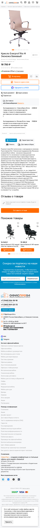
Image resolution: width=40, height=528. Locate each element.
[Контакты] (25, 2)
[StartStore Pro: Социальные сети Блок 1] (13, 479)
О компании (4, 409)
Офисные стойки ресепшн (9, 368)
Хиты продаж (5, 398)
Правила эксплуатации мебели (11, 428)
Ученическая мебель (7, 373)
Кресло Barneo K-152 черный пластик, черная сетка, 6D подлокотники (10, 245)
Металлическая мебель (8, 370)
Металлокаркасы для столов (10, 354)
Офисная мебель (6, 348)
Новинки (3, 395)
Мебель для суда (6, 389)
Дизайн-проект (6, 415)
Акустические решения (8, 365)
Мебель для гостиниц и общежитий (12, 378)
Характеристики (27, 140)
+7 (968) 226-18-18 (9, 300)
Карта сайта (26, 488)
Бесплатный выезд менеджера (11, 442)
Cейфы (3, 381)
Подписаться (32, 279)
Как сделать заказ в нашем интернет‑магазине (16, 450)
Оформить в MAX (21, 88)
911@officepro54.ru (9, 314)
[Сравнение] (36, 76)
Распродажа (5, 403)
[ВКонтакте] (8, 479)
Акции (3, 400)
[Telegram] (3, 479)
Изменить (20, 103)
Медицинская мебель (8, 387)
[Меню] (2, 2)
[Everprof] (35, 55)
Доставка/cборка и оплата (10, 418)
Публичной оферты (19, 284)
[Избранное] (31, 76)
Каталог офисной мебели (15, 6)
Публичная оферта (7, 437)
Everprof (4, 133)
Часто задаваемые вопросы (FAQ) (12, 420)
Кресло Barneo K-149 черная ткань (29, 245)
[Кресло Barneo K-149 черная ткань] (29, 231)
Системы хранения (7, 359)
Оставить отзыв (20, 210)
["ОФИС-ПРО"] (12, 2)
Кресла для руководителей (17, 133)
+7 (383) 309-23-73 (9, 305)
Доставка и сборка (27, 144)
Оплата (11, 144)
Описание (12, 140)
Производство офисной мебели (11, 439)
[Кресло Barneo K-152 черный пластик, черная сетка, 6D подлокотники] (10, 231)
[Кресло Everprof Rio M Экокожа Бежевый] (20, 28)
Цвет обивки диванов (8, 445)
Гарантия (4, 423)
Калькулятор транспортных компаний (13, 448)
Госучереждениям (7, 426)
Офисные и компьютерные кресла (12, 346)
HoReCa (3, 384)
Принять (8, 522)
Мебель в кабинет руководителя (11, 351)
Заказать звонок (7, 310)
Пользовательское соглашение (11, 434)
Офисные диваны (6, 362)
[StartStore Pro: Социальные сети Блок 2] (19, 479)
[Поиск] (21, 2)
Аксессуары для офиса (8, 376)
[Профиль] (29, 2)
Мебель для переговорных (9, 357)
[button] (13, 49)
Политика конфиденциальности (11, 431)
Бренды (3, 392)
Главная (3, 6)
